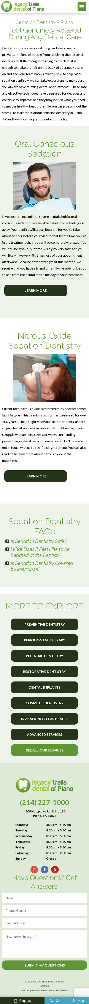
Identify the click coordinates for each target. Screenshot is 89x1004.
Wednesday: (24, 836)
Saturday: (22, 853)
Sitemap (44, 986)
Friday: (20, 847)
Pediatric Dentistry (44, 656)
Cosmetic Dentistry (45, 703)
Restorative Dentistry (44, 671)
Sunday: (21, 858)
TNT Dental (62, 990)
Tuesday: (21, 830)
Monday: (21, 824)
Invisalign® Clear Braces (44, 719)
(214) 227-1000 (44, 802)
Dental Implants (44, 687)
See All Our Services (44, 750)
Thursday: (22, 841)
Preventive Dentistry (44, 624)
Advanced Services (44, 734)
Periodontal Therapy (44, 640)
